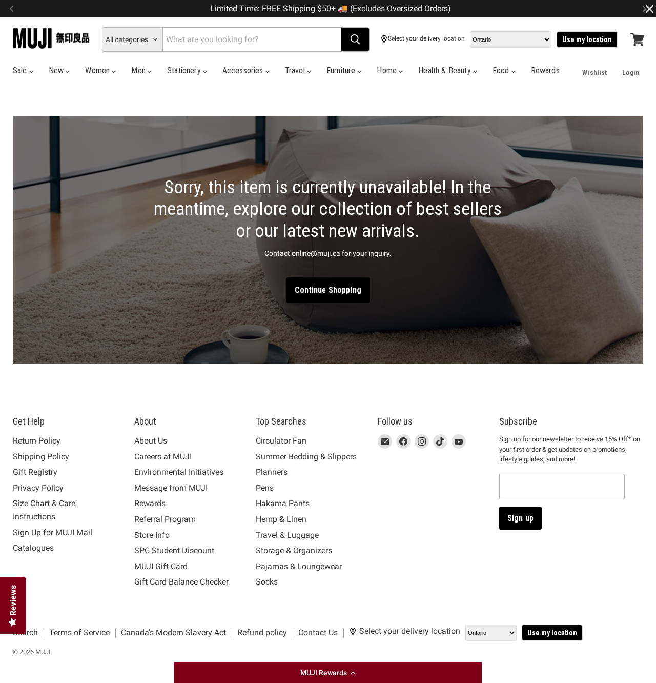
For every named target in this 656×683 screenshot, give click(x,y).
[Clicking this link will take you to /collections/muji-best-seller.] (328, 240)
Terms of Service (79, 632)
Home (388, 70)
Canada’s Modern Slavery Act (173, 632)
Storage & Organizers (294, 550)
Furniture (342, 70)
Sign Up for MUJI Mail (52, 532)
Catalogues (33, 548)
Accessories (243, 70)
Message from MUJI (171, 488)
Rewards (545, 70)
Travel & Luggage (287, 535)
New (57, 70)
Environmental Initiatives (178, 472)
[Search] (355, 39)
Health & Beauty (445, 70)
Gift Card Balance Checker (181, 582)
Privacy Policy (38, 488)
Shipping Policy (41, 456)
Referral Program (165, 519)
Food (502, 70)
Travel (296, 70)
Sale (21, 70)
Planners (272, 472)
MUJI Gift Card (161, 566)
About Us (150, 441)
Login (630, 72)
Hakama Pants (283, 503)
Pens (265, 488)
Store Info (152, 535)
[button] (328, 672)
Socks (267, 582)
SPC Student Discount (174, 550)
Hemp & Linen (281, 519)
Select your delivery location (426, 38)
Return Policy (36, 441)
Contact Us (318, 632)
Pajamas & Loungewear (299, 566)
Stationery (185, 70)
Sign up (520, 518)
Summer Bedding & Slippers (306, 456)
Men (139, 70)
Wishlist (594, 72)
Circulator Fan (281, 441)
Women (98, 70)
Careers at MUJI (163, 456)
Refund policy (262, 632)
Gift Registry (35, 472)
